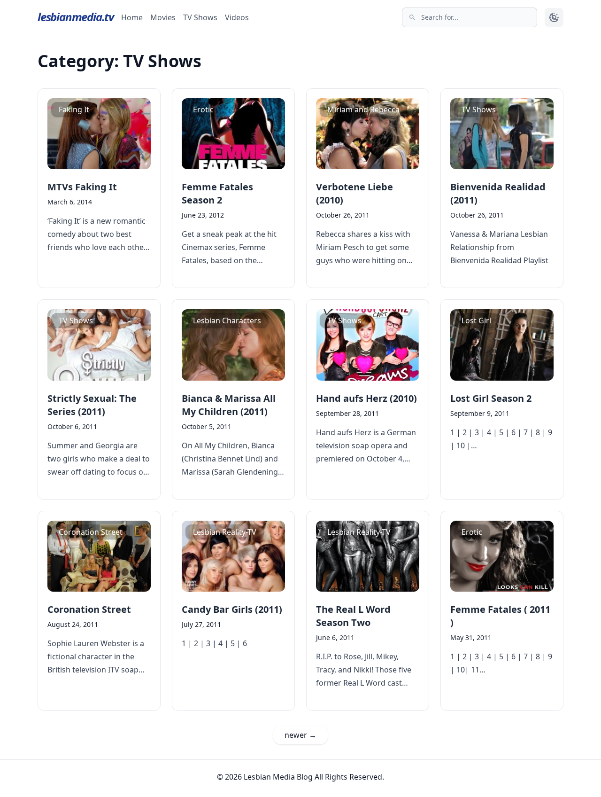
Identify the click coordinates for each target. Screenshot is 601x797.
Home (132, 17)
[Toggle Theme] (554, 17)
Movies (163, 17)
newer (300, 735)
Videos (237, 17)
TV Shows (200, 17)
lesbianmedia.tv (76, 16)
